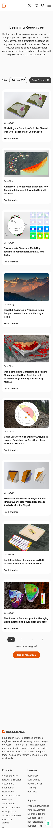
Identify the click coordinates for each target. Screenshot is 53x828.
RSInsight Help (35, 825)
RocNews (32, 791)
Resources (32, 775)
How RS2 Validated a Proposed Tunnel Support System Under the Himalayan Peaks (24, 313)
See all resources (26, 654)
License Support (36, 813)
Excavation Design (11, 779)
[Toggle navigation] (48, 5)
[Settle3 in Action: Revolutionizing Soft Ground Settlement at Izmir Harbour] (26, 537)
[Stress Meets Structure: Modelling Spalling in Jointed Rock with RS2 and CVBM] (26, 225)
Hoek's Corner (34, 783)
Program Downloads (38, 805)
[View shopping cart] (36, 5)
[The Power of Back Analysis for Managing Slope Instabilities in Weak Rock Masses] (26, 595)
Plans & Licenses (11, 807)
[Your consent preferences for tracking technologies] (48, 823)
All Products (8, 803)
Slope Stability (10, 775)
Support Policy (35, 817)
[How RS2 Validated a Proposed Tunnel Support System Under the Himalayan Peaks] (26, 287)
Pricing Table (9, 811)
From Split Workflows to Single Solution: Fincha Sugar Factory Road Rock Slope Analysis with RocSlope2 (25, 502)
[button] (30, 5)
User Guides (33, 779)
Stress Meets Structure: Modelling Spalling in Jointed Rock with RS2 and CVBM (24, 251)
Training (31, 787)
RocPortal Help (35, 821)
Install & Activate (36, 809)
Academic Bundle (11, 815)
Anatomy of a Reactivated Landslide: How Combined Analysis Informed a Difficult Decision (26, 190)
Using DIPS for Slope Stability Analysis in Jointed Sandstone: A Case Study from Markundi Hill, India (26, 440)
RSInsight (7, 799)
